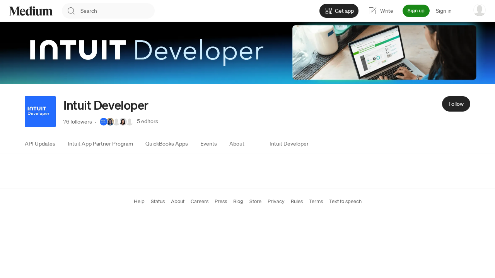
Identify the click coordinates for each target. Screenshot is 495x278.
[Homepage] (31, 11)
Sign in (444, 10)
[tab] (40, 143)
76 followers (77, 121)
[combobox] (117, 11)
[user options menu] (479, 10)
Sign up (416, 10)
